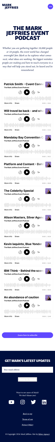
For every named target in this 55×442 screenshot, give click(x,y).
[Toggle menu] (50, 6)
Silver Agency (44, 434)
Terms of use (27, 419)
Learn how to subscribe (27, 335)
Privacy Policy (27, 424)
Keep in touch (27, 379)
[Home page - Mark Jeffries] (14, 6)
